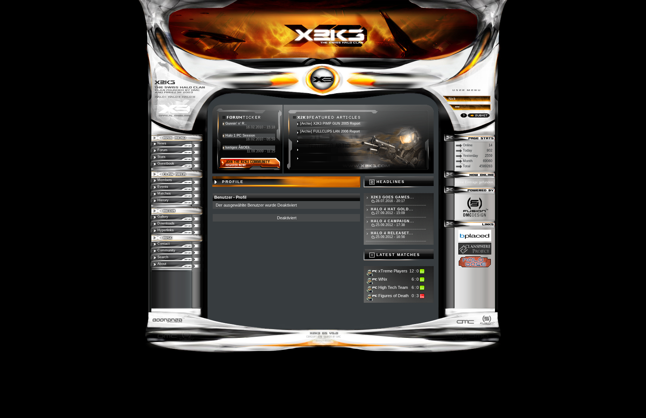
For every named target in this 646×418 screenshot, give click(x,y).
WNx (382, 279)
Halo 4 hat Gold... (392, 209)
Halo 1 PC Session (240, 135)
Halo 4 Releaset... (392, 233)
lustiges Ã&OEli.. (238, 147)
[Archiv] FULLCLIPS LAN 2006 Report (330, 131)
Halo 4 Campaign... (392, 221)
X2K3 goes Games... (392, 197)
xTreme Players (392, 271)
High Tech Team (393, 287)
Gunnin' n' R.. (236, 123)
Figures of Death (393, 295)
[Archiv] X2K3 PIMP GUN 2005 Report (330, 123)
